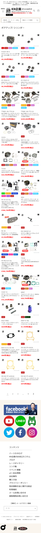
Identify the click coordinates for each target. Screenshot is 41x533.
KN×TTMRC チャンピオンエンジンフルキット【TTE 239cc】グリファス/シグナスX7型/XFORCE (10, 115)
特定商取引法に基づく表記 (29, 519)
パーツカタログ (15, 453)
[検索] (18, 20)
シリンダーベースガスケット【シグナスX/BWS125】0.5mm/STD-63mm (30, 379)
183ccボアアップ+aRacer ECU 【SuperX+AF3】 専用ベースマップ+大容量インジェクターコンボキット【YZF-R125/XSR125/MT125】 (10, 204)
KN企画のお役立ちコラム (19, 456)
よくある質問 (14, 473)
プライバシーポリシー (18, 482)
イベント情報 (14, 469)
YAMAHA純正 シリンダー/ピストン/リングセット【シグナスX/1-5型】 (30, 143)
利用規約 (13, 489)
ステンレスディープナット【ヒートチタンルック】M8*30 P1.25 (30, 323)
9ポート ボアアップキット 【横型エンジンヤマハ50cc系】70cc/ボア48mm (30, 172)
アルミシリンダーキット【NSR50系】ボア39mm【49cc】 (30, 294)
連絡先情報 (18, 519)
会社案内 (13, 476)
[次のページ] (33, 394)
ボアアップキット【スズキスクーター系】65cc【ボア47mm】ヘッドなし (10, 295)
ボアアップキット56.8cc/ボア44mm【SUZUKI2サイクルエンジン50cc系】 (10, 141)
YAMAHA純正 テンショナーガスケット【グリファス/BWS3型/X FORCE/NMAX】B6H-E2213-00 (10, 351)
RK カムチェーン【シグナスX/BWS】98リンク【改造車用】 (10, 233)
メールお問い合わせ (17, 492)
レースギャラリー (16, 463)
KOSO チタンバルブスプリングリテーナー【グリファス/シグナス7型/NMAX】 (30, 84)
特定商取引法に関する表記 (20, 486)
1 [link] (7, 394)
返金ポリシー (30, 516)
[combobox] (11, 20)
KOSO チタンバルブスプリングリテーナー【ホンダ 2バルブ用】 (30, 54)
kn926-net (9, 516)
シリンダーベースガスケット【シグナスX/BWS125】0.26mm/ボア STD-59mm (30, 351)
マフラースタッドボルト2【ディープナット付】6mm (10, 323)
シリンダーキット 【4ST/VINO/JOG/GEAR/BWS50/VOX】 (30, 261)
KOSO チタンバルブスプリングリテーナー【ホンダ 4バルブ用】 (10, 83)
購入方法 (13, 479)
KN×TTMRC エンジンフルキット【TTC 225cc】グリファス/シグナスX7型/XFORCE (30, 115)
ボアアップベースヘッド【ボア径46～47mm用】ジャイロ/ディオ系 (10, 55)
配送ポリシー (10, 519)
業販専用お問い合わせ (18, 496)
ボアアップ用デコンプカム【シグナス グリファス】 (30, 233)
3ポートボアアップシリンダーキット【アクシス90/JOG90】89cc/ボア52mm (30, 200)
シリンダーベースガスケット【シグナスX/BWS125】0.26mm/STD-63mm (10, 379)
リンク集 (13, 466)
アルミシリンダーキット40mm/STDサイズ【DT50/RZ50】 (10, 171)
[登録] (35, 508)
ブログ (12, 459)
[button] (3, 11)
